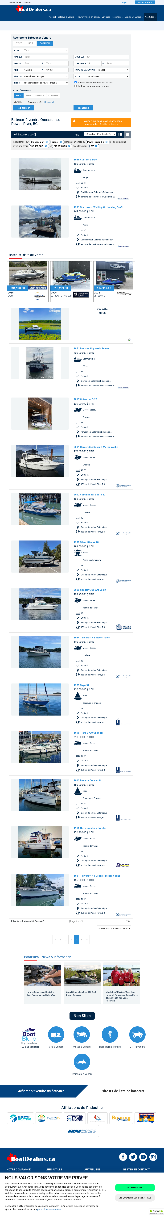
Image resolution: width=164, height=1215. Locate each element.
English (124, 2)
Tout (19, 43)
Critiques (106, 17)
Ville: (77, 76)
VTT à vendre (137, 1046)
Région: (18, 76)
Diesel (55, 142)
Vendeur (39, 95)
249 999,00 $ (60, 146)
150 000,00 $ (37, 146)
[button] (156, 1212)
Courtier (53, 95)
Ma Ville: (18, 102)
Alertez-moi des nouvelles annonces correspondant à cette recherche (103, 123)
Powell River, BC (96, 142)
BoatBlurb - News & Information (47, 957)
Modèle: (79, 57)
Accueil (52, 17)
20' (92, 146)
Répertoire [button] (116, 17)
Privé (28, 95)
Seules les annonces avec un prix (95, 82)
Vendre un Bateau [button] (133, 17)
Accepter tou (135, 1187)
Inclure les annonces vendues (93, 86)
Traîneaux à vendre (82, 1074)
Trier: (17, 83)
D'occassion (38, 142)
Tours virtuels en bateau (89, 17)
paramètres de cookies (49, 1209)
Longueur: (80, 63)
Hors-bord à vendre (110, 1046)
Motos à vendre (82, 1046)
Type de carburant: (85, 70)
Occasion (45, 43)
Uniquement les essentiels (135, 1197)
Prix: (16, 70)
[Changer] (20, 2)
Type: (17, 50)
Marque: (18, 57)
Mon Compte (145, 2)
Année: (18, 63)
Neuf (31, 43)
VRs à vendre (56, 1046)
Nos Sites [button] (150, 17)
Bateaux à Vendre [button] (66, 17)
